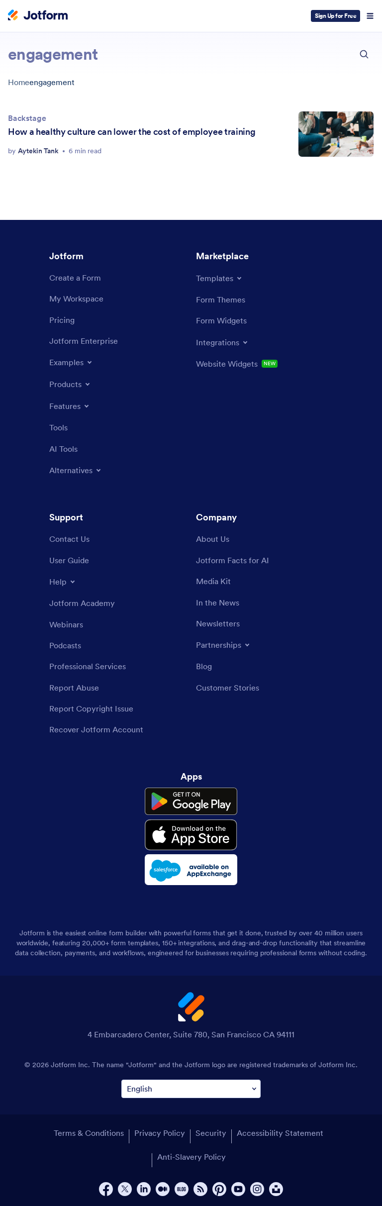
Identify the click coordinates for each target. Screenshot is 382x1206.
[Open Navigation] (370, 16)
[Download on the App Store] (191, 834)
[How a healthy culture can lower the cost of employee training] (336, 134)
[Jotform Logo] (38, 15)
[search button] (364, 54)
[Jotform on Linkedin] (144, 1189)
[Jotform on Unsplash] (276, 1189)
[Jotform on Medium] (163, 1189)
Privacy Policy (159, 1133)
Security (210, 1133)
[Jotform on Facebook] (106, 1189)
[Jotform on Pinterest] (219, 1189)
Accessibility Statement (280, 1133)
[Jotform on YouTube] (238, 1189)
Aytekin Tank (38, 150)
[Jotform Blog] (182, 1189)
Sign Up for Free (335, 15)
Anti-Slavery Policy (191, 1157)
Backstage (27, 118)
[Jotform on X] (125, 1189)
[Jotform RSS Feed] (200, 1189)
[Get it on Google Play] (191, 801)
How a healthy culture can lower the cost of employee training (131, 131)
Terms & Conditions (89, 1133)
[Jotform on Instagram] (257, 1189)
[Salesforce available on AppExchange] (191, 869)
